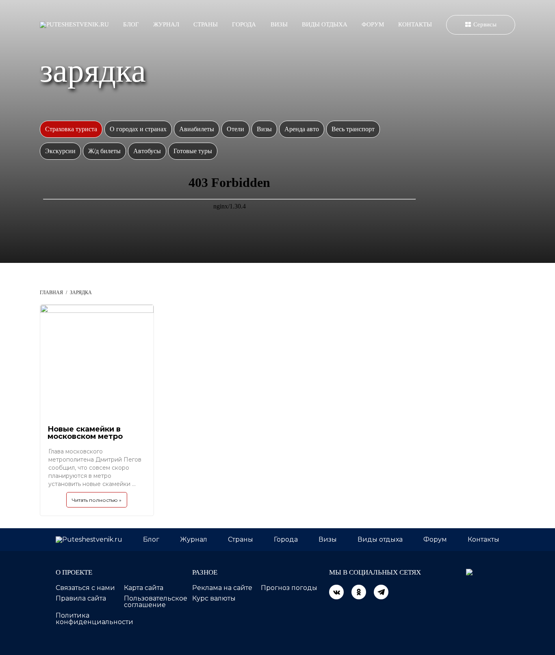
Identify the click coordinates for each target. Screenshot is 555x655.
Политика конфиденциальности (94, 619)
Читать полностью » (96, 500)
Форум (373, 24)
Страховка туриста (71, 129)
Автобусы (147, 150)
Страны (205, 24)
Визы (279, 24)
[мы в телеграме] (381, 592)
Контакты (415, 24)
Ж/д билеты (104, 150)
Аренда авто (301, 129)
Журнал (166, 24)
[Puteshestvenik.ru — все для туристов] (74, 25)
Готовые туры (192, 150)
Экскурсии (60, 150)
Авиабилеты (196, 129)
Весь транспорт (353, 129)
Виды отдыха (324, 24)
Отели (235, 129)
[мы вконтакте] (336, 592)
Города (244, 24)
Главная (51, 292)
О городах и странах (138, 129)
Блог (131, 24)
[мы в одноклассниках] (358, 592)
